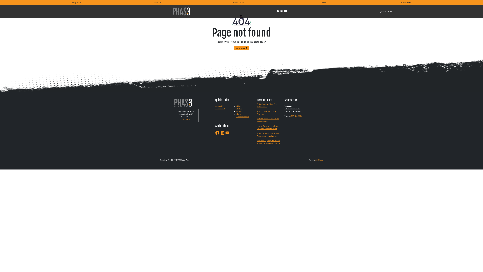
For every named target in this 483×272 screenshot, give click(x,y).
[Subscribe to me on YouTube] (285, 10)
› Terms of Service (242, 117)
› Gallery (239, 111)
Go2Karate (319, 160)
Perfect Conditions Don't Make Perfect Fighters (268, 120)
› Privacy (239, 114)
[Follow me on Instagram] (281, 10)
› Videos (239, 109)
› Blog (238, 106)
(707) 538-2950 (387, 11)
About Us (157, 2)
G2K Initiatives (405, 2)
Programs (76, 2)
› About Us (219, 106)
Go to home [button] (241, 48)
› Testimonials (220, 109)
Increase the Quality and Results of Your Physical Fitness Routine (268, 142)
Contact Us (322, 2)
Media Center (238, 2)
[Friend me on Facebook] (278, 10)
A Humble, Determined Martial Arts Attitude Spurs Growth (268, 134)
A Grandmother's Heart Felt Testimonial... (267, 105)
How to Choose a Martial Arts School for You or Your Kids (267, 127)
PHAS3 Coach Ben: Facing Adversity (266, 113)
